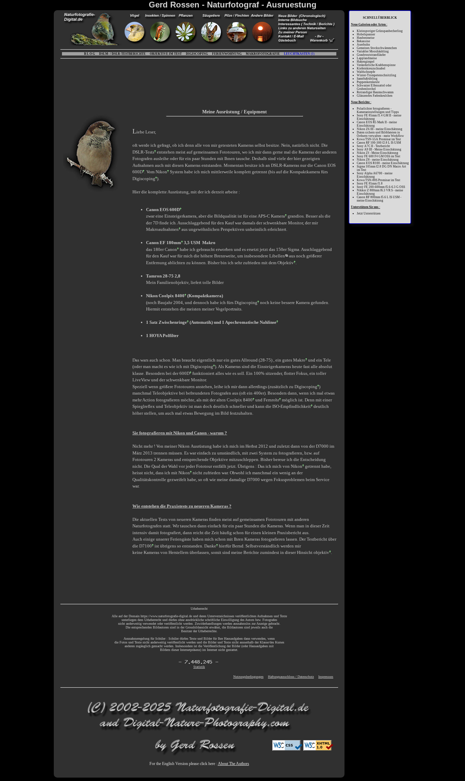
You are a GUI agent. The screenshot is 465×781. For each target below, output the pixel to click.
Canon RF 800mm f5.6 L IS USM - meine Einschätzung (379, 198)
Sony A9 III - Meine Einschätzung (379, 149)
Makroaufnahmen (162, 229)
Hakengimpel (365, 61)
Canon (171, 249)
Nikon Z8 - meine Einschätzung (378, 159)
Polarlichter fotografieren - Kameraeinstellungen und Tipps (378, 110)
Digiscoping (143, 178)
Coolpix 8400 (240, 399)
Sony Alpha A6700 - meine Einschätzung (374, 175)
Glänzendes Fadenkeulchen (374, 95)
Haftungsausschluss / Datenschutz (291, 677)
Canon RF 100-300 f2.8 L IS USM (379, 142)
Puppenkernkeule (368, 82)
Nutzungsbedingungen (248, 677)
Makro (299, 360)
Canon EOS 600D (163, 209)
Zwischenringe (173, 322)
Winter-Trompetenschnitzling (376, 75)
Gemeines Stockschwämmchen (377, 48)
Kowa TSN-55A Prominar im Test (379, 139)
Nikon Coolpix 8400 (165, 295)
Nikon (161, 171)
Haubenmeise (365, 37)
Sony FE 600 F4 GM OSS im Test (378, 156)
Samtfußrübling (367, 78)
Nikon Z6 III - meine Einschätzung (379, 129)
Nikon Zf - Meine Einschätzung (377, 153)
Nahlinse (268, 322)
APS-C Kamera (271, 216)
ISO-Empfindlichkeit (291, 406)
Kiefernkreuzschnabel (371, 68)
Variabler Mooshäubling (373, 51)
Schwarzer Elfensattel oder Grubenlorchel (374, 87)
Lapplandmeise (367, 58)
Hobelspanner (366, 34)
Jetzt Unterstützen (369, 213)
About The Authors (233, 763)
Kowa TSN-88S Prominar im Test (378, 180)
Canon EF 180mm (163, 242)
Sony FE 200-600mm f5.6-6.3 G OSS (381, 187)
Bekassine (363, 41)
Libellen (277, 255)
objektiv (321, 552)
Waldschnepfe (366, 72)
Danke (210, 545)
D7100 (145, 545)
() (299, 53)
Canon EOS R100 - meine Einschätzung (383, 163)
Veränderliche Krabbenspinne (376, 65)
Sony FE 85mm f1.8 (370, 183)
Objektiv (285, 262)
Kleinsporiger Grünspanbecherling (380, 31)
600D (184, 373)
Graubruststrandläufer (371, 55)
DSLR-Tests (143, 152)
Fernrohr (271, 399)
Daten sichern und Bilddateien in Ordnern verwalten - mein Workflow (380, 134)
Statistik (199, 667)
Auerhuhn (363, 44)
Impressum (325, 677)
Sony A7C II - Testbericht (373, 146)
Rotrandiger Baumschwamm (375, 92)
